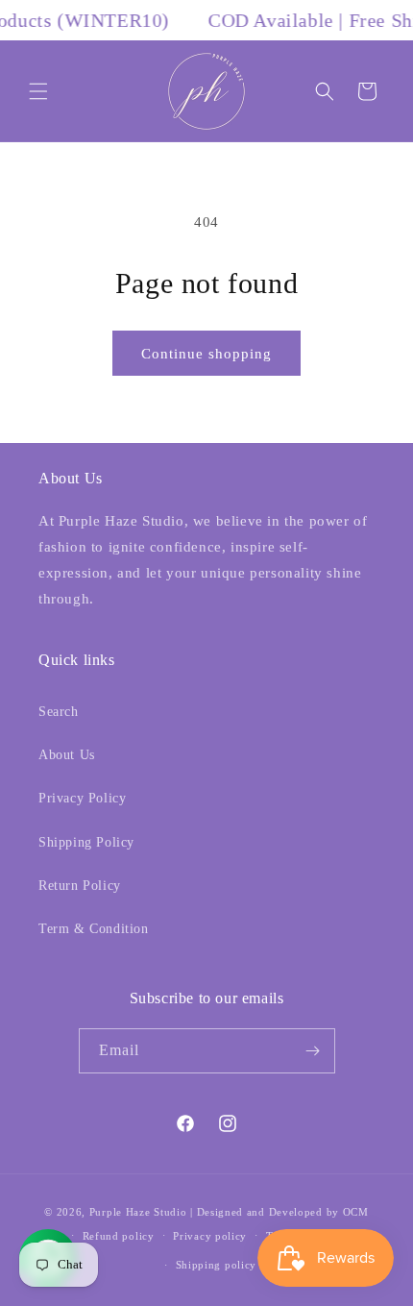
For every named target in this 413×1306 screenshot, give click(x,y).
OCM (356, 1212)
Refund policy (119, 1236)
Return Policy (79, 885)
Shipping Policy (86, 842)
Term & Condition (93, 929)
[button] (38, 91)
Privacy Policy (82, 798)
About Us (66, 755)
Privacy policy (210, 1236)
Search (58, 711)
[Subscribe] (313, 1050)
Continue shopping (206, 353)
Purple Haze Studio (138, 1212)
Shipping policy (216, 1264)
